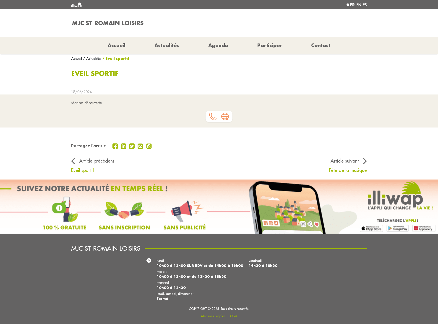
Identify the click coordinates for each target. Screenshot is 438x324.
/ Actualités (92, 58)
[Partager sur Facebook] (116, 145)
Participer (269, 45)
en (359, 5)
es (365, 5)
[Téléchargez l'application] (219, 206)
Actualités (166, 45)
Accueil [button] (116, 45)
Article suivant (345, 161)
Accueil (77, 58)
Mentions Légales (213, 316)
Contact (320, 45)
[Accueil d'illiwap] (131, 4)
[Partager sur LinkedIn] (124, 145)
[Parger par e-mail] (141, 145)
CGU (233, 316)
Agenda (218, 45)
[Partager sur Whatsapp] (149, 145)
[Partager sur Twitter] (132, 145)
